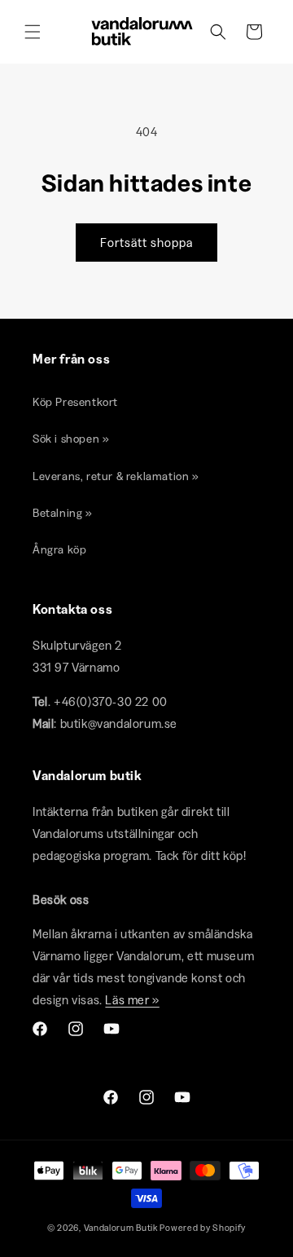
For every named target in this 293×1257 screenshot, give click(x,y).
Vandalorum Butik (121, 1227)
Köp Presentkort (75, 402)
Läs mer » (132, 1000)
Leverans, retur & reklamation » (116, 476)
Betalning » (63, 512)
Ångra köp (59, 549)
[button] (32, 32)
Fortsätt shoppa (146, 242)
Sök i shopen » (71, 438)
